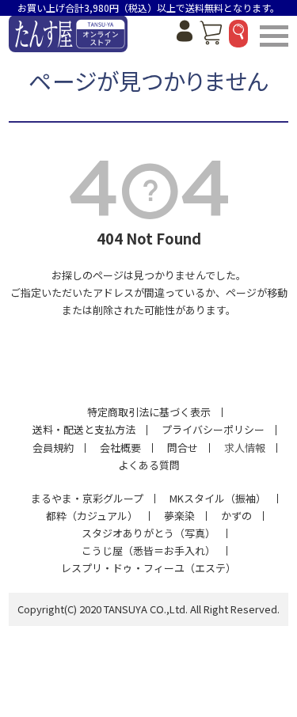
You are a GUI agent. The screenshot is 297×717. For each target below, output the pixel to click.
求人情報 (244, 447)
